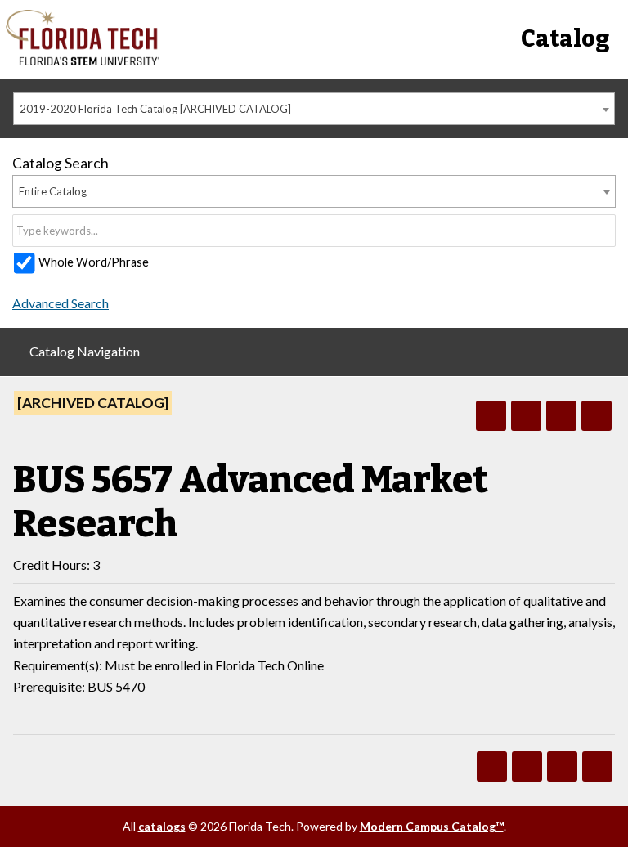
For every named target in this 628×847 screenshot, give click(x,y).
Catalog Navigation (84, 351)
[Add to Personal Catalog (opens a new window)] (491, 416)
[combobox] (314, 108)
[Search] (604, 230)
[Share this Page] (526, 416)
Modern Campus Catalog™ (432, 826)
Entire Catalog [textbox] (53, 191)
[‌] (83, 61)
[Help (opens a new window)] (596, 416)
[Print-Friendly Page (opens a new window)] (561, 416)
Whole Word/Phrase (93, 262)
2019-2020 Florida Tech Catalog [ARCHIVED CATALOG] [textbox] (155, 108)
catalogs (162, 826)
